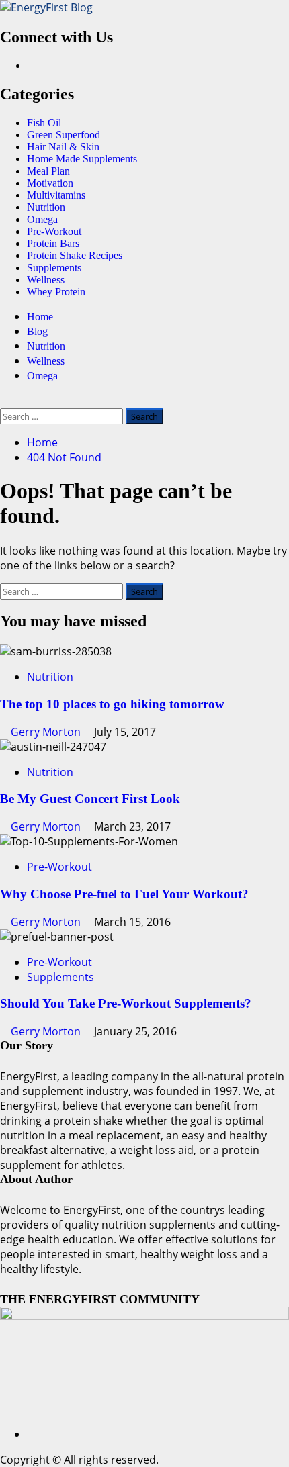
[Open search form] (4, 400)
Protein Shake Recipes (74, 255)
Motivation (50, 183)
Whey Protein (56, 291)
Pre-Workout (54, 231)
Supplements (54, 267)
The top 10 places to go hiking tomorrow (112, 704)
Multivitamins (56, 195)
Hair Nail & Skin (63, 146)
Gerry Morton (47, 731)
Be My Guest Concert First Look (90, 799)
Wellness (46, 279)
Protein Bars (53, 243)
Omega (42, 219)
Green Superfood (63, 134)
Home (40, 316)
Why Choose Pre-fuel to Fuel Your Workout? (124, 894)
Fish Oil (44, 122)
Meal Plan (48, 171)
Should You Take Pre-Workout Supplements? (125, 1003)
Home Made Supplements (82, 158)
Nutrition (46, 207)
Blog (37, 331)
